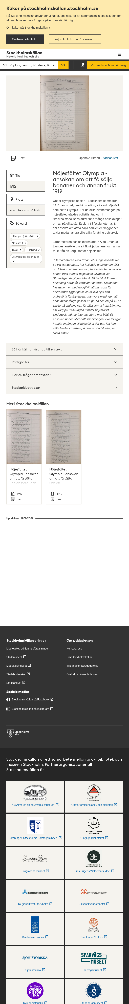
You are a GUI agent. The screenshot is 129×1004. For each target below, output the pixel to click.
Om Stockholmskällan (80, 657)
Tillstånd (31, 249)
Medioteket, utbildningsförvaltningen (27, 648)
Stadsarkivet (109, 158)
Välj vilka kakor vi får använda (74, 39)
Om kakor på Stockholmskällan (27, 27)
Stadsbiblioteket (16, 674)
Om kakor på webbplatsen (82, 674)
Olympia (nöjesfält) (23, 236)
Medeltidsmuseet (16, 665)
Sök (63, 65)
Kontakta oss (74, 648)
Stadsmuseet (14, 657)
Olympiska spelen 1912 (25, 256)
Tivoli (15, 249)
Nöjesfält (17, 243)
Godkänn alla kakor (25, 39)
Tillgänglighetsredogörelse (82, 665)
